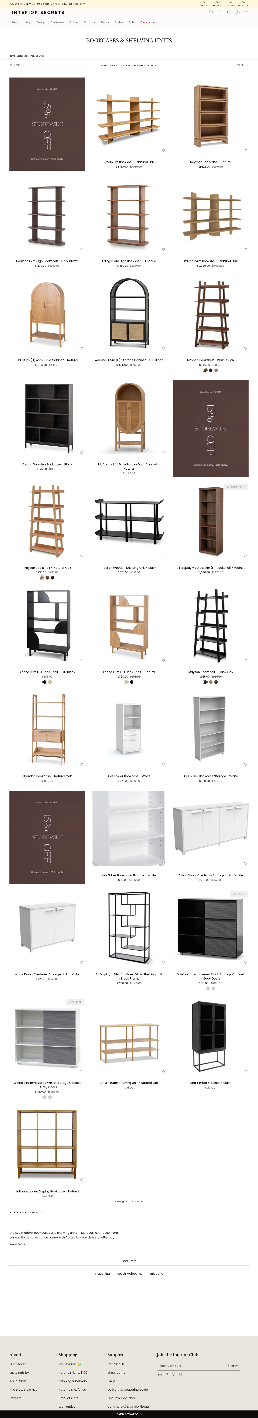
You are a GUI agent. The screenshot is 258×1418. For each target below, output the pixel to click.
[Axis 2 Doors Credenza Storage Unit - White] (47, 928)
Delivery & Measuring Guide (127, 1389)
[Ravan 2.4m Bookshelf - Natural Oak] (211, 214)
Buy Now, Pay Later (121, 1398)
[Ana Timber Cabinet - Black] (211, 1036)
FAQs (111, 1381)
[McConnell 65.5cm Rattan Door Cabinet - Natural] (129, 418)
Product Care (69, 1398)
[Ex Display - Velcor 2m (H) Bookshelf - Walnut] (211, 521)
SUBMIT (233, 1366)
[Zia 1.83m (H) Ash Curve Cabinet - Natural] (47, 313)
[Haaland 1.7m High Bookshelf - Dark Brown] (47, 214)
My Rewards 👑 (70, 1364)
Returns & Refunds (72, 1389)
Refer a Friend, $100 (73, 1372)
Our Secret (17, 1364)
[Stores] (229, 12)
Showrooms (116, 1372)
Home (12, 56)
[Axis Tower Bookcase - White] (129, 729)
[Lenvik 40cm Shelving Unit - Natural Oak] (129, 1036)
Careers (15, 1398)
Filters (16, 65)
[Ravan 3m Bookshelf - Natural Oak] (129, 115)
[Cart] (246, 12)
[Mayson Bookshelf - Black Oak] (211, 625)
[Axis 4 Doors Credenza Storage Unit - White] (211, 828)
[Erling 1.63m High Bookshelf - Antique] (129, 214)
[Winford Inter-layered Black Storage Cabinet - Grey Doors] (211, 928)
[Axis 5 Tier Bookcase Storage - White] (211, 729)
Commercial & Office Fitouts (128, 1406)
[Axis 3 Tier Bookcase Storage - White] (129, 828)
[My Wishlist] (220, 12)
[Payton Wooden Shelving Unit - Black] (129, 521)
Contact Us (115, 1364)
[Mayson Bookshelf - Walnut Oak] (211, 313)
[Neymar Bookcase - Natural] (211, 115)
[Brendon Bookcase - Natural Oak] (47, 729)
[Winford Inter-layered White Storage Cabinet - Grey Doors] (47, 1036)
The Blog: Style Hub (23, 1389)
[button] (129, 1414)
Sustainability (19, 1372)
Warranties (67, 1406)
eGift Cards (17, 1381)
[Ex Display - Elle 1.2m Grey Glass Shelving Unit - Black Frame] (129, 928)
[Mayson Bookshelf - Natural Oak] (47, 521)
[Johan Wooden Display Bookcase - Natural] (47, 1144)
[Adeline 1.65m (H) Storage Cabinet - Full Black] (129, 313)
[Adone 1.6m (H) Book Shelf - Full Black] (47, 625)
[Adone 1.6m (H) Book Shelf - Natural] (129, 625)
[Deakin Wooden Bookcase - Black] (47, 418)
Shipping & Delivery (73, 1381)
